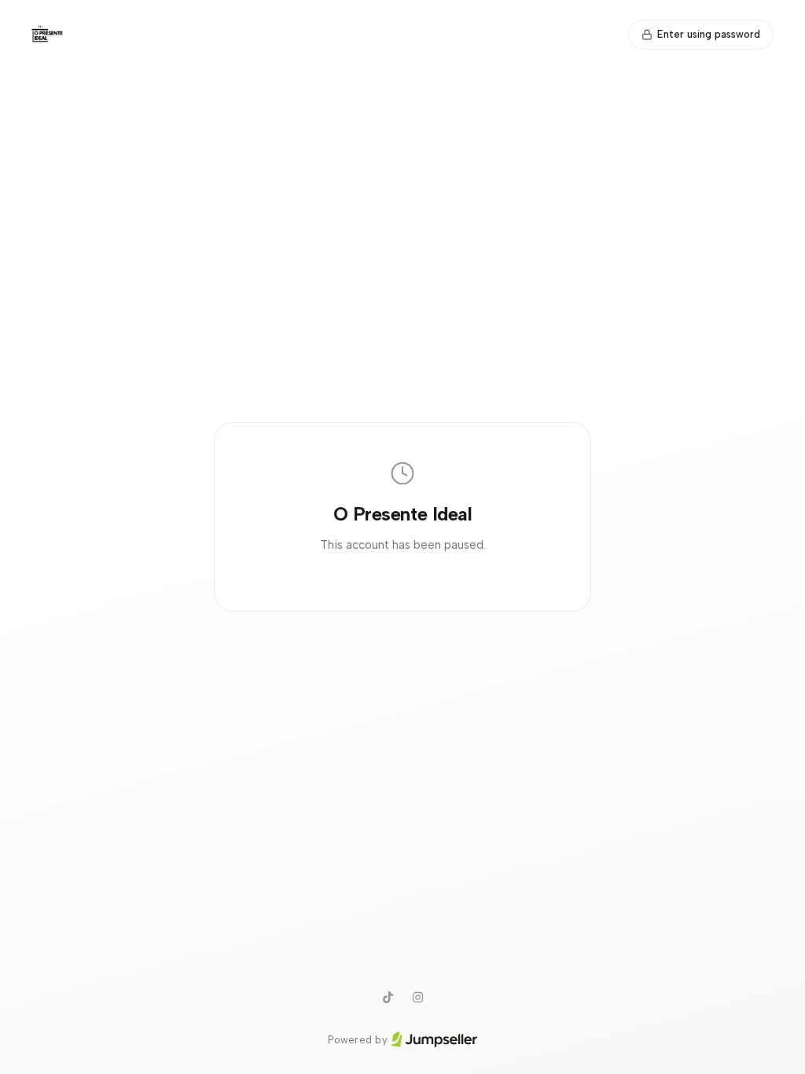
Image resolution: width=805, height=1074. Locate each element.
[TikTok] (387, 998)
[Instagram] (417, 998)
